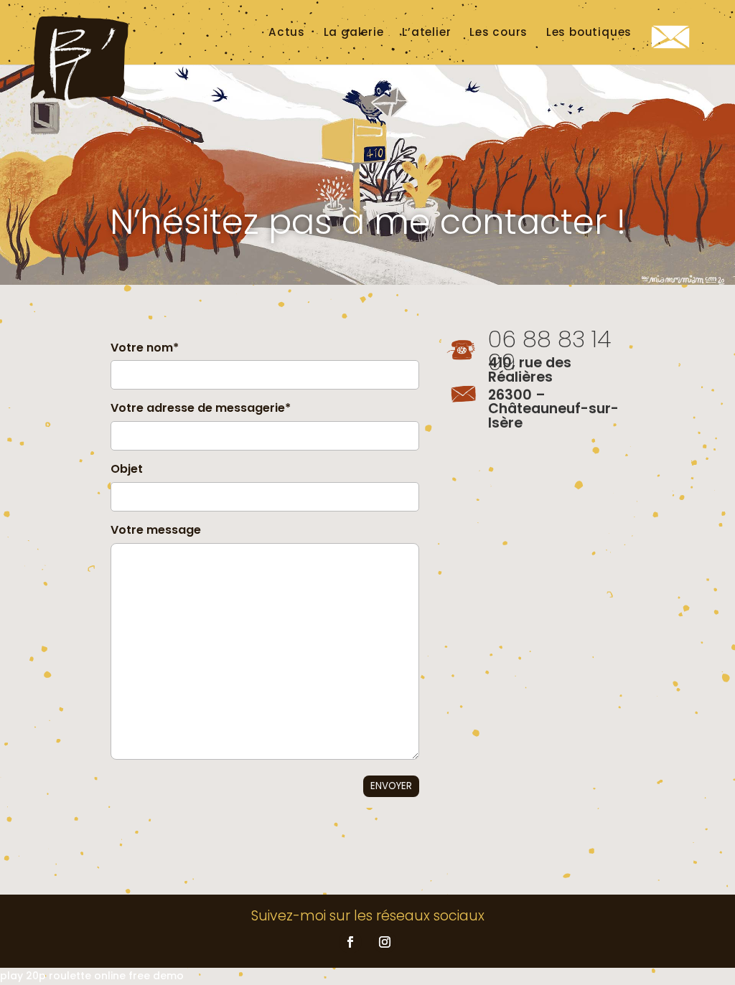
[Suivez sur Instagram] (384, 941)
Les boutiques (589, 32)
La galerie (354, 32)
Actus (286, 32)
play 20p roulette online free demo (92, 975)
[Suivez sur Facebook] (350, 941)
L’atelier (426, 32)
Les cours (498, 32)
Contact (674, 50)
